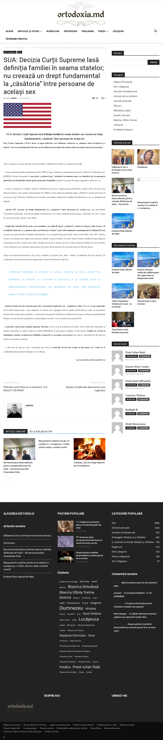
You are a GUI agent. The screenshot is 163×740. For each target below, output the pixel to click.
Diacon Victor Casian (137, 366)
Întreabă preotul (17, 38)
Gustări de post (122, 115)
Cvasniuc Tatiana (135, 395)
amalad (117, 593)
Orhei (91, 635)
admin (14, 98)
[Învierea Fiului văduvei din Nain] (123, 220)
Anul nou (84, 581)
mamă (62, 625)
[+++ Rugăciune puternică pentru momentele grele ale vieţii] (66, 526)
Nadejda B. (131, 409)
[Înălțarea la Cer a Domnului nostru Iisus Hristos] (123, 157)
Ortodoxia (70, 31)
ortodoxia (64, 641)
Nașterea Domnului (73, 635)
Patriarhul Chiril (66, 656)
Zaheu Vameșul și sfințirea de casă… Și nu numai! (121, 304)
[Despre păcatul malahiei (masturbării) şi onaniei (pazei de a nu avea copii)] (66, 556)
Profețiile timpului (123, 129)
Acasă (9, 31)
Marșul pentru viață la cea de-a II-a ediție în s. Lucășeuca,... (147, 205)
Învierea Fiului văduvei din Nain (19, 576)
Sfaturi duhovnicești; (68, 672)
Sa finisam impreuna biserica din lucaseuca (23, 731)
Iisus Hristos (92, 613)
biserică (65, 597)
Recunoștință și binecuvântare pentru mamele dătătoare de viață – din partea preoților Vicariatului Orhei (27, 552)
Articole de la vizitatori (126, 96)
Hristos (90, 608)
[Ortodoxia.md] (81, 13)
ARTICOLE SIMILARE (15, 431)
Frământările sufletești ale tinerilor (72, 728)
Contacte (118, 124)
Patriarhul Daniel (82, 656)
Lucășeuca (89, 619)
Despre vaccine (47, 728)
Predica (65, 667)
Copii (95, 598)
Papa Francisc (75, 641)
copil (62, 603)
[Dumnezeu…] (148, 157)
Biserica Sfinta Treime (125, 120)
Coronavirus (73, 603)
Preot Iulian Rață (86, 666)
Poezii (102, 31)
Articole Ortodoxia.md (125, 91)
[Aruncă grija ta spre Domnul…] (148, 291)
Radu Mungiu (120, 613)
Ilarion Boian (65, 620)
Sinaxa (81, 672)
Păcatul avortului (127, 724)
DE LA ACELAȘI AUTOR (40, 431)
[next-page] (11, 478)
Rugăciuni (52, 31)
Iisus (79, 614)
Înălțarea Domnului (12, 724)
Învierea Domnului (112, 728)
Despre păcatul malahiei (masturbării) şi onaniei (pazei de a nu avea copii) (135, 627)
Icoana (62, 614)
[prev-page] (5, 478)
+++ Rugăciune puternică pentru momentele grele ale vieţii (88, 525)
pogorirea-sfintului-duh (60, 724)
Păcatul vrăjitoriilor (12, 728)
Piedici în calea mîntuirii (83, 724)
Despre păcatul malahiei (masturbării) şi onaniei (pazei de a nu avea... (89, 556)
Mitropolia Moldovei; (86, 625)
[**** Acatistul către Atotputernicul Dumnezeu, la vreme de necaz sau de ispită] (66, 541)
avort (94, 581)
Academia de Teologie (69, 582)
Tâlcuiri (117, 105)
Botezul (76, 598)
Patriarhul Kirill (84, 662)
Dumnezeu (71, 608)
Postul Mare (95, 728)
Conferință (86, 598)
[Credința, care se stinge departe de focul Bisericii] (89, 449)
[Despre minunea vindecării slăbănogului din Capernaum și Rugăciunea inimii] (148, 259)
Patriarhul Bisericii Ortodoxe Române (75, 651)
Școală (89, 672)
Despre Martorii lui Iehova (35, 724)
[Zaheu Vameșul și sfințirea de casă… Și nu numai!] (123, 291)
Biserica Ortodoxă (83, 586)
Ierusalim (71, 614)
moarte (62, 630)
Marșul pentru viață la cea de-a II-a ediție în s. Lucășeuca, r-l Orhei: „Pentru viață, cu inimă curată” (54, 444)
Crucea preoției (30, 728)
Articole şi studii (28, 31)
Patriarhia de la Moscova (70, 646)
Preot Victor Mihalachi (138, 381)
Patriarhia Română (89, 646)
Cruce (85, 603)
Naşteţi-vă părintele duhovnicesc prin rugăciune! (85, 389)
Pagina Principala (123, 81)
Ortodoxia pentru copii (107, 724)
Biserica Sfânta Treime (77, 592)
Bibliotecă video (122, 110)
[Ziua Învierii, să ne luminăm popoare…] (123, 319)
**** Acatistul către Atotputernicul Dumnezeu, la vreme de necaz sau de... (89, 540)
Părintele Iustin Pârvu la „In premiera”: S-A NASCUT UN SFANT (25, 389)
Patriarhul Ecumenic (68, 662)
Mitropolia (71, 625)
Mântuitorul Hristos (76, 630)
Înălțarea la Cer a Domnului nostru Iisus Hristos (122, 170)
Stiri (29, 47)
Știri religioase (121, 86)
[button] (155, 31)
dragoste (95, 603)
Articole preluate (122, 100)
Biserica (63, 587)
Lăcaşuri (118, 31)
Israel (74, 620)
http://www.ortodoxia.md (134, 360)
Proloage (88, 31)
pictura (95, 662)
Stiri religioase (18, 47)
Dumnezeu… (143, 167)
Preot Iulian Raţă (135, 352)
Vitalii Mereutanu (135, 424)
